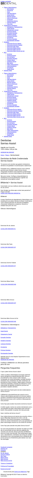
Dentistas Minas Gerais (14, 48)
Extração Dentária (12, 33)
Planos (7, 155)
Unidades (6, 42)
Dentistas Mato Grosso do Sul (15, 51)
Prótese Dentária (12, 39)
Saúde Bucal (10, 69)
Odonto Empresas (12, 18)
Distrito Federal (5, 454)
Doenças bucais (11, 55)
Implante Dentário (6, 340)
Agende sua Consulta (4, 449)
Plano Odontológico (12, 64)
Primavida (10, 19)
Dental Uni (10, 10)
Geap (8, 12)
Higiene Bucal (11, 60)
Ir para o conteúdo (6, 1)
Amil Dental (10, 9)
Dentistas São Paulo (13, 46)
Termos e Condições (6, 463)
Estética (9, 54)
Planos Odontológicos (10, 7)
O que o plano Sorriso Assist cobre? (11, 371)
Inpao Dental (10, 15)
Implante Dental (11, 34)
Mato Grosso (4, 459)
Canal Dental (10, 28)
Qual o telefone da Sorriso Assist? (10, 413)
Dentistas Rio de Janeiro (14, 43)
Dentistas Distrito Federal (14, 45)
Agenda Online (8, 70)
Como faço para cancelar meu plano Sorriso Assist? (15, 425)
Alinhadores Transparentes (14, 27)
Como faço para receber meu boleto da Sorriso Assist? (16, 404)
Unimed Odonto (11, 22)
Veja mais (9, 24)
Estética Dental (11, 31)
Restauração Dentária (13, 40)
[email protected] (5, 469)
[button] (16, 371)
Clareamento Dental (12, 30)
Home (2, 155)
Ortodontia (10, 37)
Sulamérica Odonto (12, 21)
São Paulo (3, 456)
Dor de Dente (11, 57)
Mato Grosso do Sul (6, 460)
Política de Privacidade (7, 466)
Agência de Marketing (20, 471)
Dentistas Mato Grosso (14, 49)
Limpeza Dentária (12, 36)
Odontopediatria (11, 66)
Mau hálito (10, 63)
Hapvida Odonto (11, 13)
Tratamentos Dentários (10, 25)
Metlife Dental (11, 16)
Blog (5, 52)
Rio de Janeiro (5, 453)
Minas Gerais (4, 457)
